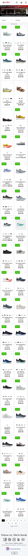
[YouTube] (23, 539)
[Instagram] (14, 539)
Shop (2, 13)
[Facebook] (5, 539)
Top (14, 553)
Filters (4, 20)
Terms (6, 543)
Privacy (11, 543)
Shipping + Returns (18, 543)
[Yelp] (18, 539)
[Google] (9, 539)
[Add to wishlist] (12, 27)
